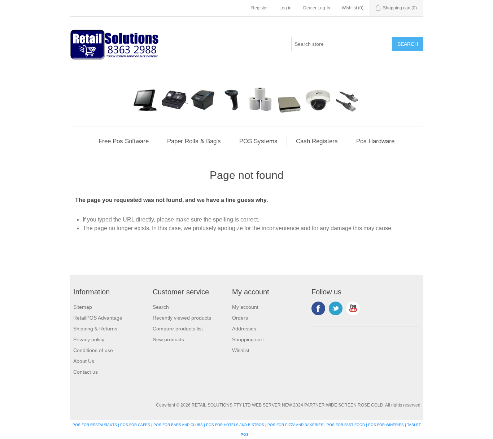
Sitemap (82, 307)
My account (245, 307)
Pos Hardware (375, 141)
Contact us (85, 372)
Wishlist (240, 350)
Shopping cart (248, 339)
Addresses (244, 329)
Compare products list (178, 329)
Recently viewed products (182, 318)
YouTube (353, 308)
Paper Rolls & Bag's (194, 141)
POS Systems (258, 141)
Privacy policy (88, 339)
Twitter (336, 308)
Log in (285, 7)
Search (161, 307)
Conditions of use (93, 350)
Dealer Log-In (316, 7)
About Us (83, 361)
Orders (240, 318)
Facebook (318, 308)
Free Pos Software (124, 141)
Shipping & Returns (95, 329)
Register (259, 7)
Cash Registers (317, 141)
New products (168, 339)
